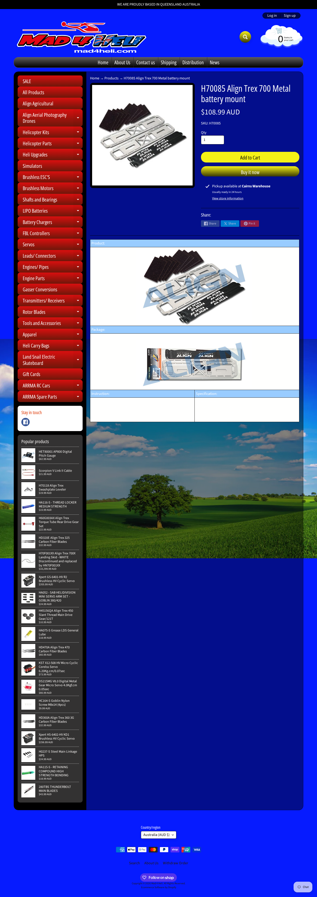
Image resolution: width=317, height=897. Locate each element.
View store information (227, 198)
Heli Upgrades (53, 155)
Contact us (145, 62)
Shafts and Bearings (53, 200)
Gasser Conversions (40, 289)
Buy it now (250, 172)
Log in (272, 15)
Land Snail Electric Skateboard (53, 360)
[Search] (245, 37)
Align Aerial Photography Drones (53, 118)
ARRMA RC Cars (53, 386)
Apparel (53, 335)
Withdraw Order (175, 863)
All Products (33, 92)
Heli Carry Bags (53, 346)
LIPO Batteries (53, 211)
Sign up (290, 15)
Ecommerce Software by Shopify (158, 887)
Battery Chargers (53, 223)
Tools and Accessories (53, 323)
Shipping (168, 62)
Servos (53, 245)
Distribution (193, 62)
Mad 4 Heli (157, 883)
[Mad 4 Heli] (81, 37)
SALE (27, 81)
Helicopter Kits (53, 133)
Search (134, 863)
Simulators (32, 165)
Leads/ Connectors (53, 256)
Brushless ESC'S (53, 177)
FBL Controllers (53, 234)
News (214, 62)
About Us (122, 62)
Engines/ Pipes (53, 267)
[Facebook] (25, 422)
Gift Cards (31, 373)
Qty (203, 132)
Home (103, 62)
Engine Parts (53, 279)
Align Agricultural (38, 103)
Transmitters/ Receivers (53, 301)
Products (111, 78)
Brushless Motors (53, 189)
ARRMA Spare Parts (53, 397)
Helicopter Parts (53, 144)
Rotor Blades (53, 312)
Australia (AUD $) (156, 834)
